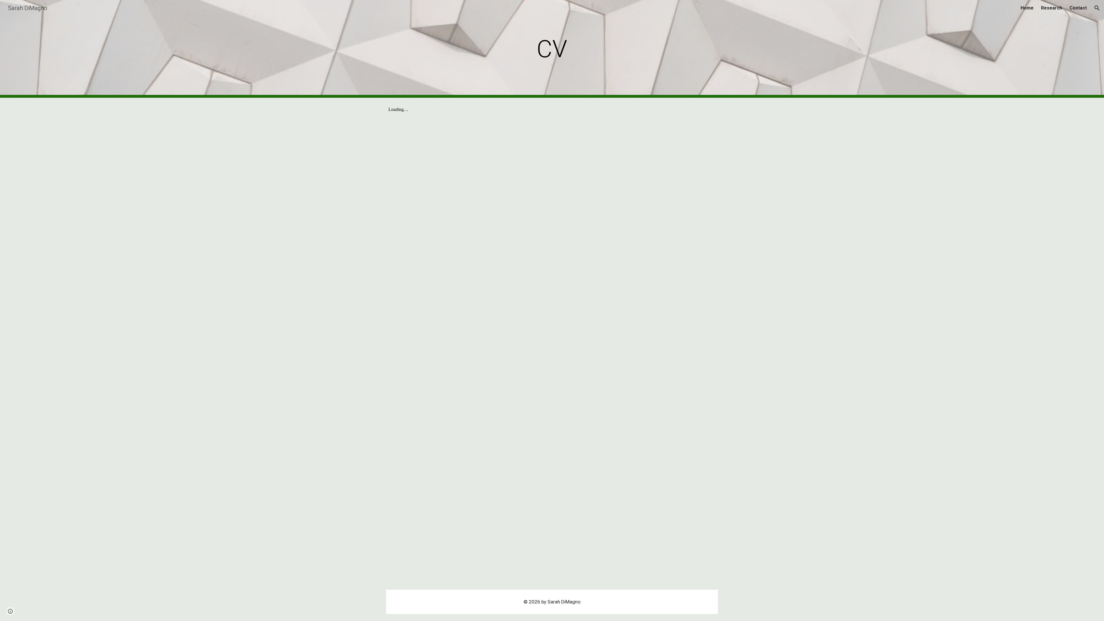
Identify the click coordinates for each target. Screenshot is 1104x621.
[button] (1097, 8)
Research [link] (1051, 8)
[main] (552, 49)
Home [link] (1027, 8)
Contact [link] (1078, 8)
